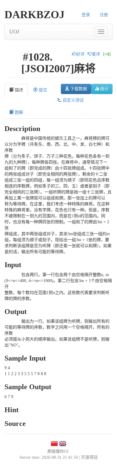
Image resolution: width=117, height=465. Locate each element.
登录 (86, 15)
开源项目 (89, 457)
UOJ (14, 32)
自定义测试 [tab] (73, 100)
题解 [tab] (18, 112)
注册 (104, 15)
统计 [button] (104, 89)
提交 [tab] (42, 90)
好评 (80, 54)
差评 (96, 54)
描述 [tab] (18, 90)
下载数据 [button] (78, 89)
